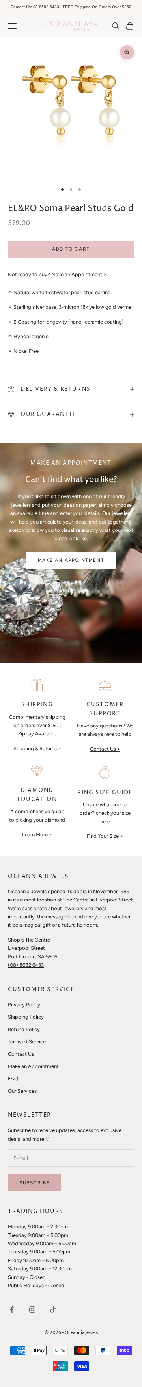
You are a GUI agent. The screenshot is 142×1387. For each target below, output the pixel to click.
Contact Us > (105, 749)
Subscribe (34, 1182)
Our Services (22, 1091)
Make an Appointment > (78, 274)
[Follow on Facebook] (12, 1310)
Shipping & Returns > (37, 748)
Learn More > (37, 834)
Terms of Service (27, 1041)
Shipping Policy (26, 1017)
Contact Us (21, 1054)
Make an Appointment (71, 560)
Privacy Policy (24, 1005)
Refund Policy (24, 1029)
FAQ (13, 1078)
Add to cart (71, 249)
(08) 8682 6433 (26, 965)
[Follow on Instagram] (32, 1310)
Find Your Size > (105, 836)
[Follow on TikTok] (53, 1310)
